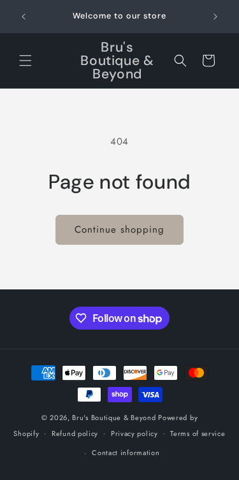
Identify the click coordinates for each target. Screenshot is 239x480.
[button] (25, 61)
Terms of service (197, 433)
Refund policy (75, 433)
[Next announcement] (215, 17)
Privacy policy (134, 433)
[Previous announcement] (24, 17)
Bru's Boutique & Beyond (114, 417)
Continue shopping (119, 229)
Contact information (125, 452)
